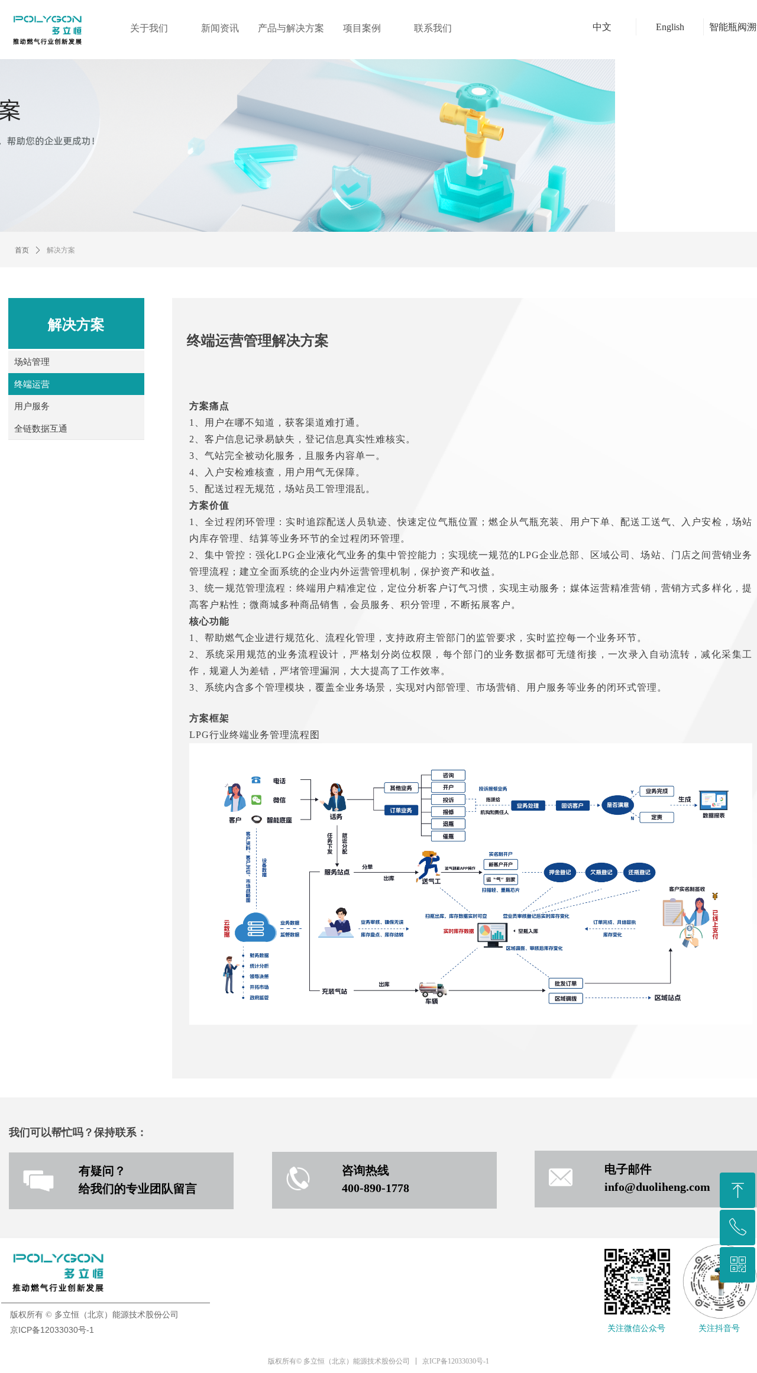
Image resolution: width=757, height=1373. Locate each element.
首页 (22, 250)
